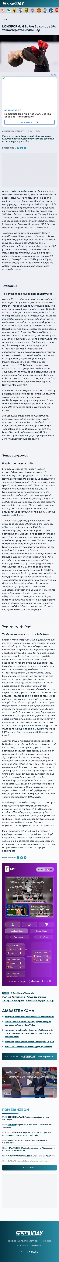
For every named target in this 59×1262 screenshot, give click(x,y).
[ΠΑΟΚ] (21, 10)
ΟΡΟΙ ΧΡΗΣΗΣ (45, 1241)
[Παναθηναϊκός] (9, 10)
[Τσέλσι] (51, 10)
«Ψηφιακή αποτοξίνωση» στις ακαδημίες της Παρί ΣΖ (29, 1041)
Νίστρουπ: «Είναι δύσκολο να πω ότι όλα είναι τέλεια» (29, 1016)
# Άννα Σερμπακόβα (36, 997)
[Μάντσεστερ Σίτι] (45, 10)
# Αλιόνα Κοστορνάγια (13, 997)
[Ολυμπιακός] (3, 10)
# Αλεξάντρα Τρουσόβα (22, 993)
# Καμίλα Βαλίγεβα (35, 1000)
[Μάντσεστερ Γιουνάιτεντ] (39, 10)
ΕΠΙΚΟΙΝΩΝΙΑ (13, 1241)
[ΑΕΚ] (15, 10)
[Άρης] (27, 10)
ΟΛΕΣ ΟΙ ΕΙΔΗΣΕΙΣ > (29, 1168)
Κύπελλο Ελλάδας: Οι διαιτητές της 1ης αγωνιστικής (28, 1046)
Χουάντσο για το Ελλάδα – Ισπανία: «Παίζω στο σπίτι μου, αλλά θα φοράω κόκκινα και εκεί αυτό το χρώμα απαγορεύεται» (29, 1033)
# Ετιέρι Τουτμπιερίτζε (13, 1000)
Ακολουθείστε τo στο (29, 1056)
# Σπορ (50, 1000)
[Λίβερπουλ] (33, 10)
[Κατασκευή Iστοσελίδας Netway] (34, 1252)
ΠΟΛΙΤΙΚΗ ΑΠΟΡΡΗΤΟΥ (29, 1241)
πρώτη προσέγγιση (21, 191)
